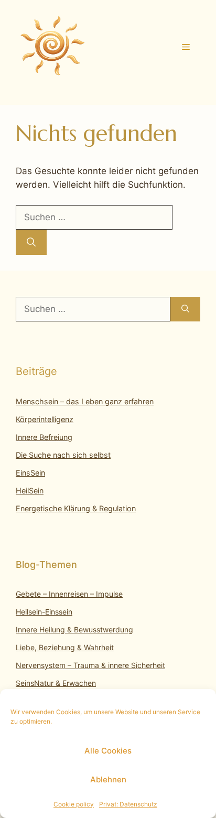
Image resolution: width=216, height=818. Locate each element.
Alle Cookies (108, 751)
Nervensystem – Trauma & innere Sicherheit (90, 665)
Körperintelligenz (44, 419)
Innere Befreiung (44, 437)
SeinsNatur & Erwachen (56, 683)
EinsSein (30, 472)
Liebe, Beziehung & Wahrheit (65, 647)
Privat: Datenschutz (128, 804)
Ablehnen (108, 779)
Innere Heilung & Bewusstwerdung (74, 629)
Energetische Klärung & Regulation (76, 508)
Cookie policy (73, 804)
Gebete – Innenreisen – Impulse (69, 593)
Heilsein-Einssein (44, 611)
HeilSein (30, 490)
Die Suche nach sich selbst (63, 454)
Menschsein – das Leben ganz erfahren (85, 401)
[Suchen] (31, 242)
